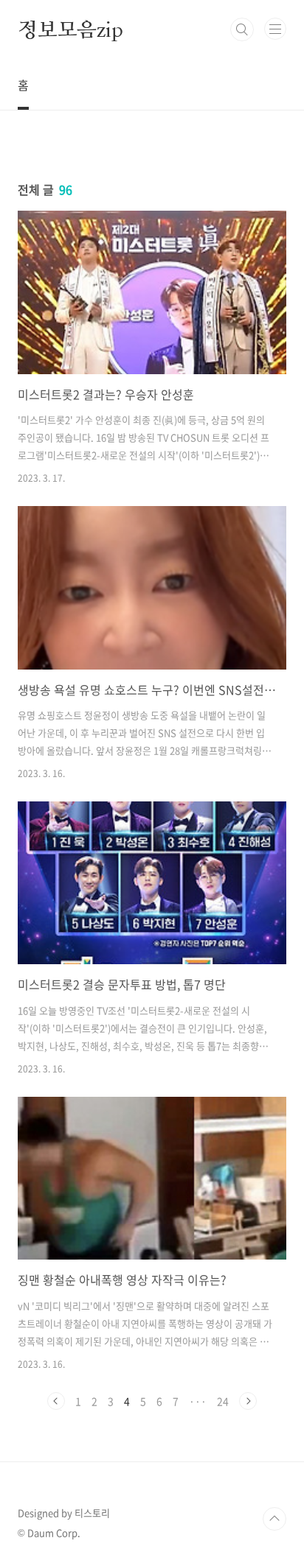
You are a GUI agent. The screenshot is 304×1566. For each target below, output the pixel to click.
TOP (274, 1519)
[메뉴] (275, 29)
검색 (242, 29)
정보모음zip (70, 29)
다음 (248, 1401)
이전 (56, 1401)
